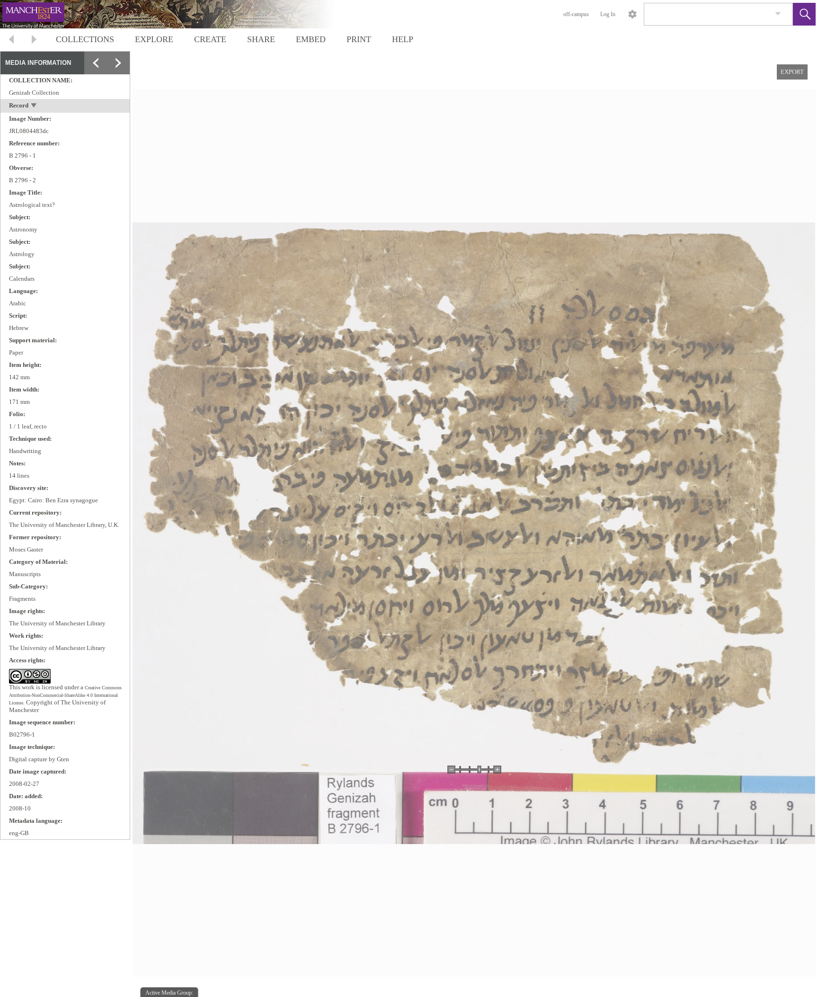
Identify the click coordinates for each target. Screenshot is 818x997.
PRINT (359, 39)
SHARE (261, 39)
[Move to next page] (34, 40)
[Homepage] (178, 14)
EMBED (311, 39)
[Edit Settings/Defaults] (632, 14)
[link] (778, 14)
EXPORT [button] (792, 71)
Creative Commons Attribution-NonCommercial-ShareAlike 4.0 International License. (65, 695)
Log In (607, 14)
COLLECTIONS (85, 39)
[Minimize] (95, 63)
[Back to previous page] (11, 40)
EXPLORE (154, 39)
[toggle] (34, 106)
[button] (804, 14)
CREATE (210, 39)
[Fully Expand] (118, 63)
